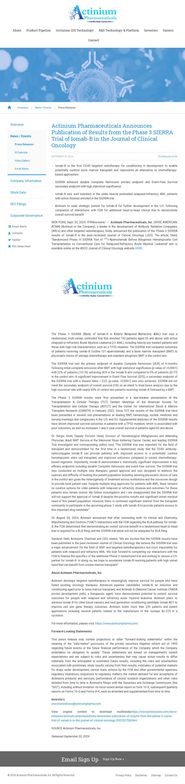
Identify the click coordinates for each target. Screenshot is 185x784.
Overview (17, 124)
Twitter (16, 239)
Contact (93, 40)
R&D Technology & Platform (119, 30)
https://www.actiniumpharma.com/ (116, 623)
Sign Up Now (112, 759)
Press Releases (67, 107)
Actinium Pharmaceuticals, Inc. (34, 775)
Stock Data (18, 192)
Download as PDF (168, 156)
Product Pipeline (38, 30)
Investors (151, 30)
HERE (138, 248)
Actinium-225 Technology (75, 30)
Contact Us (171, 775)
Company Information (26, 181)
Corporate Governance (26, 215)
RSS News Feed (21, 246)
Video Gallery (22, 160)
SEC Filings (18, 204)
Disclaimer (141, 775)
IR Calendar (21, 152)
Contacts (17, 233)
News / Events (43, 107)
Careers (168, 30)
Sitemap (156, 775)
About (17, 30)
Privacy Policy (123, 775)
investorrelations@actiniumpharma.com (76, 703)
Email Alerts (22, 168)
